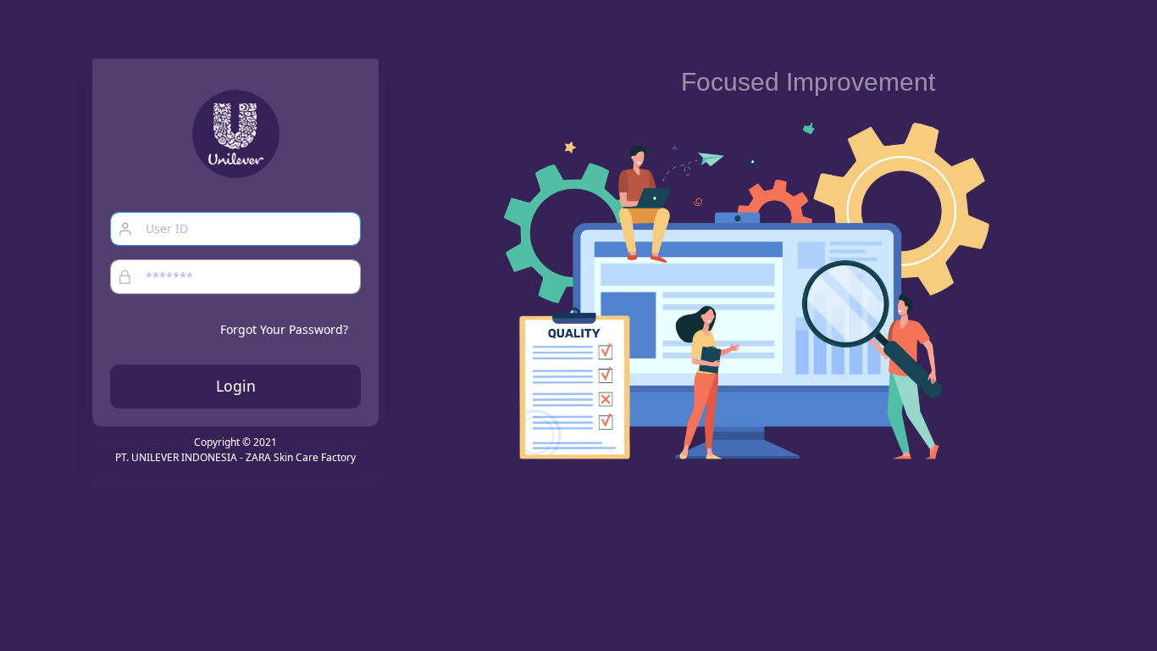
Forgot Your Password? (284, 329)
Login (236, 386)
